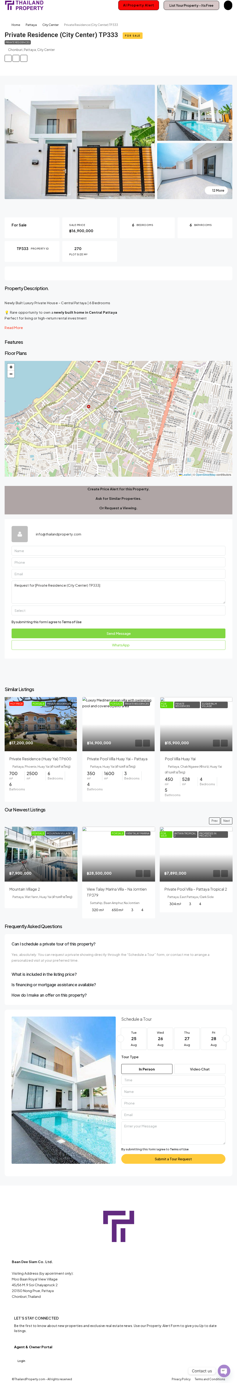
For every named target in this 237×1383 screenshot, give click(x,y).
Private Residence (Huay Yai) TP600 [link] (40, 758)
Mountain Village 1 (59, 833)
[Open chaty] (224, 1371)
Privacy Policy (181, 1379)
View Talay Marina (138, 833)
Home (16, 25)
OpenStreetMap (206, 474)
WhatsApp (120, 645)
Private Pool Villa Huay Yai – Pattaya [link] (117, 758)
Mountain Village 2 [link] (24, 889)
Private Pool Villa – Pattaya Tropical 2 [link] (195, 889)
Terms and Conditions (210, 1379)
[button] (119, 412)
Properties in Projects (207, 834)
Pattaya (31, 25)
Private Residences (18, 42)
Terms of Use (71, 622)
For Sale (132, 35)
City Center (50, 25)
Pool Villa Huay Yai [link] (180, 758)
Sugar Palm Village (209, 704)
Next (226, 821)
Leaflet (186, 474)
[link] (41, 724)
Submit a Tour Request (173, 1159)
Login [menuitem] (21, 1361)
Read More (14, 327)
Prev (215, 821)
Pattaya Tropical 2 (185, 834)
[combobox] (118, 610)
